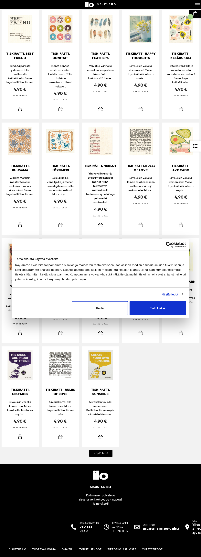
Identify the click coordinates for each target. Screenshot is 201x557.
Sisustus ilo (106, 4)
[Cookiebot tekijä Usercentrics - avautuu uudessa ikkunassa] (169, 245)
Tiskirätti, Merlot (100, 166)
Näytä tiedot (170, 294)
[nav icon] (197, 4)
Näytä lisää (101, 453)
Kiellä (100, 308)
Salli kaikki (157, 308)
